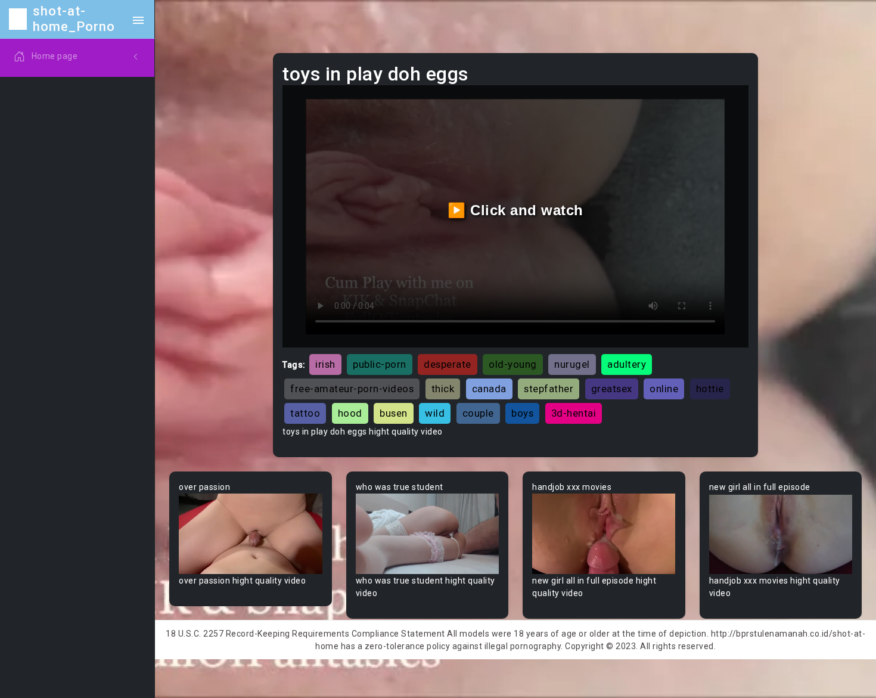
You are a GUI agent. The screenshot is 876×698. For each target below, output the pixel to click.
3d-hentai (574, 413)
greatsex (611, 389)
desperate (447, 364)
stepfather (548, 389)
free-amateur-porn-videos (352, 389)
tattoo (305, 413)
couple (478, 413)
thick (443, 389)
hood (350, 413)
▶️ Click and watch (515, 210)
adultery (626, 364)
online (664, 389)
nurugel (572, 364)
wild (435, 413)
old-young (513, 364)
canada (489, 389)
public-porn (379, 364)
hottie (710, 389)
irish (325, 364)
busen (394, 413)
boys (522, 413)
